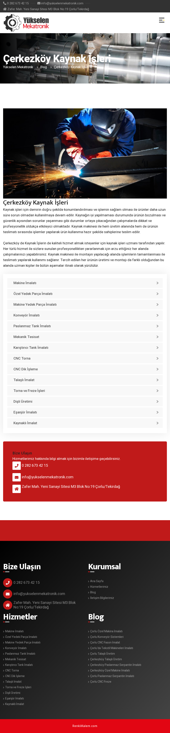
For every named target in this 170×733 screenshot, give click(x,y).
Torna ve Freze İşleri (29, 390)
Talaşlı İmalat (23, 380)
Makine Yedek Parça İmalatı (35, 304)
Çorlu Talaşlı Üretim (102, 654)
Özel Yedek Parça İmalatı (32, 293)
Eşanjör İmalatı (25, 412)
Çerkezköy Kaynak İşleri (27, 21)
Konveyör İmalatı (26, 315)
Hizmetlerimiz (99, 587)
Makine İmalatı (24, 283)
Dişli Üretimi (22, 401)
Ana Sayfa (96, 581)
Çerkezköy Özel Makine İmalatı (110, 670)
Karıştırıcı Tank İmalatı (30, 347)
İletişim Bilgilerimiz (102, 598)
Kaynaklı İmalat (25, 423)
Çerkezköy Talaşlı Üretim (106, 659)
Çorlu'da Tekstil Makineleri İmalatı (111, 648)
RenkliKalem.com (85, 726)
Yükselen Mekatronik (18, 67)
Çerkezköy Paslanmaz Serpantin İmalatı (115, 665)
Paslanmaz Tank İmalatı (32, 326)
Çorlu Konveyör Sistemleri (107, 637)
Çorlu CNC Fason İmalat (105, 642)
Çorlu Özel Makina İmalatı (106, 631)
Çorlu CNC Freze (100, 682)
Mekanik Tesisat (26, 336)
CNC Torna (21, 358)
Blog (43, 67)
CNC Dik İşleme (25, 369)
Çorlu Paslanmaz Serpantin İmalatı (112, 676)
